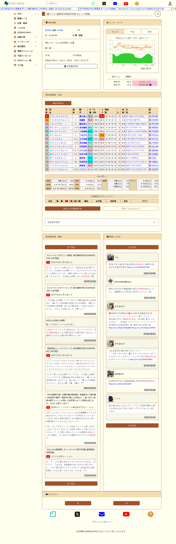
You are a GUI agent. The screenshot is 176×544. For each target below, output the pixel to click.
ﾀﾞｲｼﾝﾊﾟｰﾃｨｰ (137, 127)
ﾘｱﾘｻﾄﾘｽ (135, 158)
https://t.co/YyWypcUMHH (143, 327)
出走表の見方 (54, 222)
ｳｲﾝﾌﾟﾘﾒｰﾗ (136, 143)
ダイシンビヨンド (62, 127)
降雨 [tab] (150, 32)
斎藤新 (82, 120)
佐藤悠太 (154, 154)
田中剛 (154, 116)
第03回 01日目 (54, 30)
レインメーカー (61, 154)
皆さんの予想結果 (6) (72, 208)
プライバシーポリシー (101, 522)
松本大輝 (83, 154)
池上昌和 (154, 146)
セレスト (58, 135)
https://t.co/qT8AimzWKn (141, 359)
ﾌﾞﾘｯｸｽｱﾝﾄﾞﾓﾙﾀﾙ (132, 124)
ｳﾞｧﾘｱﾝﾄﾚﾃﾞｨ (141, 139)
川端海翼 (83, 135)
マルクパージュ (61, 162)
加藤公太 (154, 162)
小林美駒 (83, 131)
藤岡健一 (154, 150)
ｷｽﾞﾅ (128, 127)
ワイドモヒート (61, 150)
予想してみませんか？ (131, 208)
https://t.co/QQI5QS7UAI (138, 267)
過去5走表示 (58, 103)
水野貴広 (154, 143)
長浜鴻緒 (83, 143)
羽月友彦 (154, 135)
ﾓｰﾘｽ (128, 143)
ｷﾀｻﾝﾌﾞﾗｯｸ (130, 146)
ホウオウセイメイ (62, 120)
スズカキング (60, 158)
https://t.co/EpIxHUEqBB (120, 327)
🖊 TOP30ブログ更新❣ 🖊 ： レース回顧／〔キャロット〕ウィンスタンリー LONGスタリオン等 (117, 8)
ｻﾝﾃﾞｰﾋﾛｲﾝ (138, 135)
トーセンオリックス (63, 146)
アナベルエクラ (61, 165)
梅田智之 (154, 127)
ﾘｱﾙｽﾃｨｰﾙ (130, 150)
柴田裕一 (83, 158)
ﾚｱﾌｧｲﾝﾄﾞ (135, 154)
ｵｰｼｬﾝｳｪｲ (140, 116)
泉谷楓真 (83, 127)
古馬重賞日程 (72, 66)
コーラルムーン (61, 169)
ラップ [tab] (115, 32)
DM (95, 531)
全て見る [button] (71, 247)
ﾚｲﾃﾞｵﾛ (129, 120)
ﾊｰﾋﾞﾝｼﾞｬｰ (130, 162)
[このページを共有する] (158, 14)
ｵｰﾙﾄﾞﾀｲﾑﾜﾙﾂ (141, 131)
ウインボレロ (60, 143)
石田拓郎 (83, 146)
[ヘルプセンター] (137, 4)
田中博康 (154, 124)
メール (105, 531)
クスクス (58, 139)
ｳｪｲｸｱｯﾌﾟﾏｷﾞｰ (142, 169)
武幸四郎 (154, 131)
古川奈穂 (83, 139)
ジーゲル (58, 124)
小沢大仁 (83, 169)
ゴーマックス (60, 131)
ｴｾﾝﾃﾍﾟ (139, 165)
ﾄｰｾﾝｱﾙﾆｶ (140, 146)
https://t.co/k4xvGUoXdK (120, 384)
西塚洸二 (83, 165)
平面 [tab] (132, 32)
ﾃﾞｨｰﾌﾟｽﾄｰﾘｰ (141, 162)
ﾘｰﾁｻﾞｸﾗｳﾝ (130, 139)
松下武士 (154, 139)
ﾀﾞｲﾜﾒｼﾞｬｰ (130, 131)
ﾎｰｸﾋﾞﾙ (129, 135)
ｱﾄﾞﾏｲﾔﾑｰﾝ (130, 116)
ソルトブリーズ (61, 116)
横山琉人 (83, 116)
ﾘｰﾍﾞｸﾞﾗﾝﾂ (139, 150)
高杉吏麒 (83, 150)
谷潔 (154, 158)
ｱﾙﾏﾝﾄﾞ (144, 124)
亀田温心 (83, 124)
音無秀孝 (154, 120)
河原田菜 (83, 162)
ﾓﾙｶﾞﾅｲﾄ (137, 120)
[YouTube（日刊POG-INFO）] (126, 4)
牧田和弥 (154, 169)
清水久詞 (154, 165)
